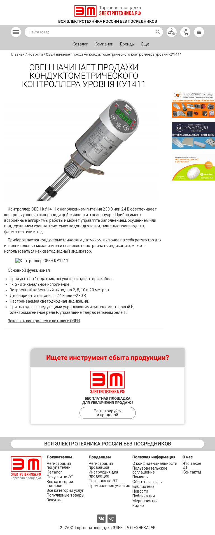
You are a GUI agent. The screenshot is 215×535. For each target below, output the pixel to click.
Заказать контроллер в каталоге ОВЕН (44, 321)
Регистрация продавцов (101, 465)
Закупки (54, 500)
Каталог (80, 44)
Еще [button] (145, 44)
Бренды (127, 44)
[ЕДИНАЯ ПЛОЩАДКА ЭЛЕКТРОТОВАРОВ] (107, 11)
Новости (140, 491)
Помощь (140, 477)
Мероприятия (145, 501)
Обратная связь (147, 481)
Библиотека (143, 486)
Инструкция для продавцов (103, 474)
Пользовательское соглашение (149, 470)
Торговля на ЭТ (103, 481)
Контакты (192, 472)
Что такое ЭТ (192, 465)
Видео (138, 505)
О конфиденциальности (154, 463)
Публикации (143, 496)
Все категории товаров (60, 483)
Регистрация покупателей (59, 465)
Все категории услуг (65, 490)
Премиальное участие (109, 485)
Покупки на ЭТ (60, 477)
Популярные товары (65, 495)
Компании (104, 44)
